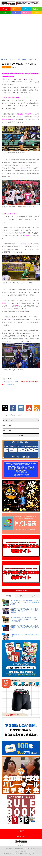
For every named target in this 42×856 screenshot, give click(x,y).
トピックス (26, 12)
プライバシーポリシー (21, 836)
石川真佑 (15, 306)
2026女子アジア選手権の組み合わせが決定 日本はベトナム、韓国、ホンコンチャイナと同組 (25, 627)
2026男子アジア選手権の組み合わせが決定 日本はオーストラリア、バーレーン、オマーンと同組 (25, 610)
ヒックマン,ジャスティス (14, 233)
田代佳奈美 (28, 114)
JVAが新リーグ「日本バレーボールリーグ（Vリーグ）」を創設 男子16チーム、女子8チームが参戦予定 (25, 619)
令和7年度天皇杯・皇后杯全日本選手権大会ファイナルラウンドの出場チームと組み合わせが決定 (25, 602)
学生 (5, 12)
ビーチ (26, 9)
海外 (15, 12)
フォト (37, 12)
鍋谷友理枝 (20, 114)
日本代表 (5, 9)
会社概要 (21, 831)
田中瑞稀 (26, 235)
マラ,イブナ (25, 168)
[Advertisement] (21, 36)
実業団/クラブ (37, 9)
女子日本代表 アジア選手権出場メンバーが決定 (24, 635)
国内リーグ (15, 9)
